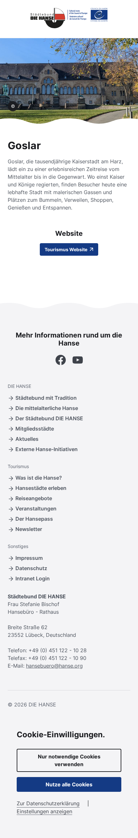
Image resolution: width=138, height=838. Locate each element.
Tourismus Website (66, 249)
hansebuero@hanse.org (54, 666)
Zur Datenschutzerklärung (48, 803)
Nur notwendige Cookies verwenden (69, 760)
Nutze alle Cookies (69, 784)
